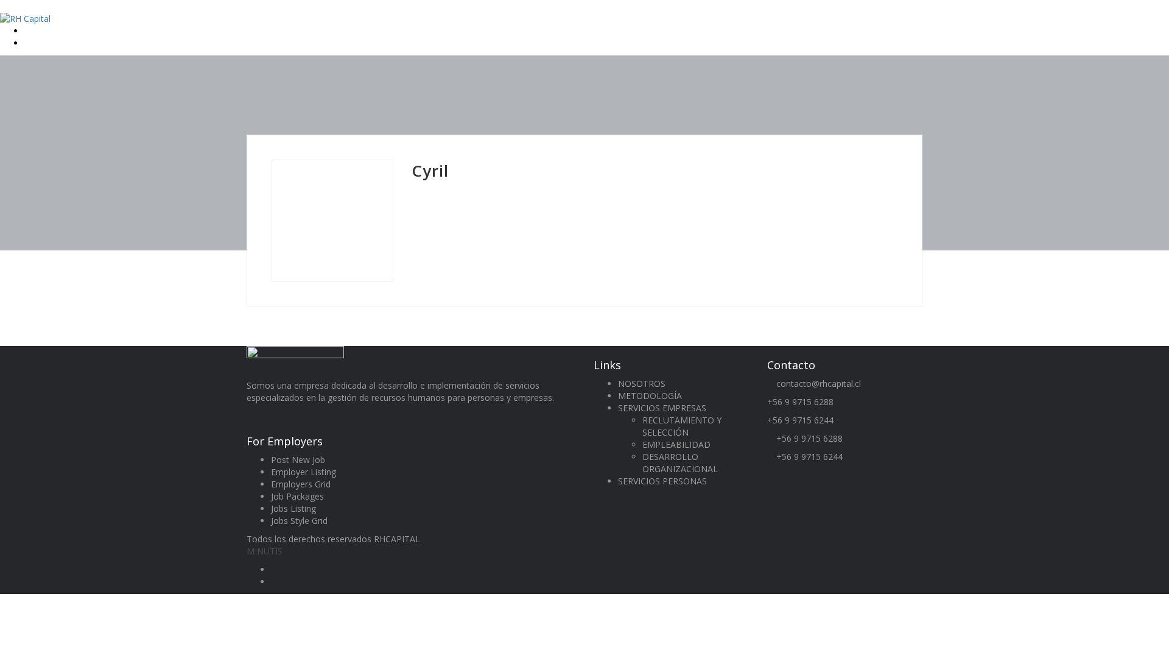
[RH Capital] (25, 18)
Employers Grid (301, 484)
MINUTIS (265, 551)
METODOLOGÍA (650, 396)
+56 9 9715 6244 (800, 420)
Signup (38, 43)
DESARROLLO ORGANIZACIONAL (680, 463)
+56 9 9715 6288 (800, 402)
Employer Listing (303, 472)
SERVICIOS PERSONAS (662, 481)
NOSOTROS (641, 383)
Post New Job (298, 459)
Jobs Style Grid (299, 520)
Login (36, 31)
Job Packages (297, 496)
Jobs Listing (293, 508)
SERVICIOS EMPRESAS (662, 408)
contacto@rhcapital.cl (818, 383)
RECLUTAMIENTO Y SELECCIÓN (681, 426)
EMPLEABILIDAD (676, 444)
